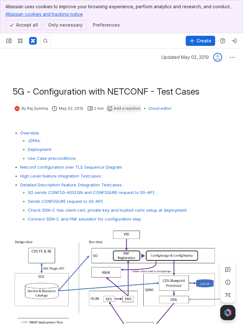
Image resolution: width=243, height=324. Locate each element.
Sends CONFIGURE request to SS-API (65, 201)
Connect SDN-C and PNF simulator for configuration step (84, 218)
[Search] (45, 41)
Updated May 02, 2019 (185, 57)
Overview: (30, 132)
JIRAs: (34, 140)
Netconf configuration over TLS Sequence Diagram (71, 167)
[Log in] (234, 41)
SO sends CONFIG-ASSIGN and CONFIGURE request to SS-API (91, 192)
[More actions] (232, 57)
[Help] (223, 41)
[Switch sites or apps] (20, 41)
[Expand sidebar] (9, 41)
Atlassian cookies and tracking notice (44, 14)
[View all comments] (228, 270)
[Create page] (228, 295)
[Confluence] (33, 41)
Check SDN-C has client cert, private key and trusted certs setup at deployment (107, 210)
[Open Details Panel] (228, 282)
